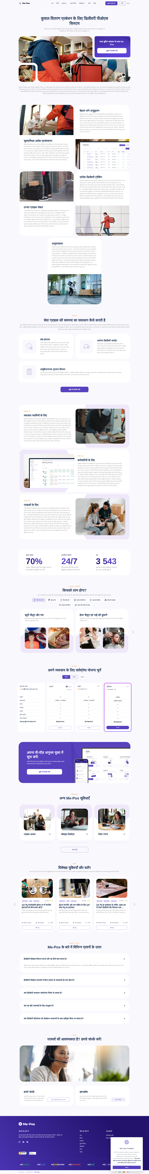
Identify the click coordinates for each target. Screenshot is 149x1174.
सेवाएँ (31, 901)
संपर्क (94, 3)
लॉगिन (122, 3)
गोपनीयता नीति (109, 1135)
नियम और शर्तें (109, 1138)
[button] (128, 3)
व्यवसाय (82, 1141)
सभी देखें (74, 850)
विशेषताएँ (82, 1146)
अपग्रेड (88, 727)
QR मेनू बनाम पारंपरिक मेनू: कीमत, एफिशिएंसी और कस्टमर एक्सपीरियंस (72, 906)
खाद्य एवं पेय (25, 901)
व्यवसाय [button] (64, 3)
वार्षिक (66, 677)
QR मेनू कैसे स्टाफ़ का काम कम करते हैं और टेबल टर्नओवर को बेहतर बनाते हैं (36, 906)
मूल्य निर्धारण (73, 3)
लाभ (52, 3)
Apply (126, 1167)
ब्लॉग (89, 3)
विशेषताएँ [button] (81, 3)
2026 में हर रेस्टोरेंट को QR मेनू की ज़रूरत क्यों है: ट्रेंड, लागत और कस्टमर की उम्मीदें (111, 906)
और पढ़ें (37, 927)
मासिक (74, 677)
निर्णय (57, 3)
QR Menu (36, 901)
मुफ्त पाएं (60, 727)
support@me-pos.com (59, 1099)
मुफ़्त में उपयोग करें (111, 3)
